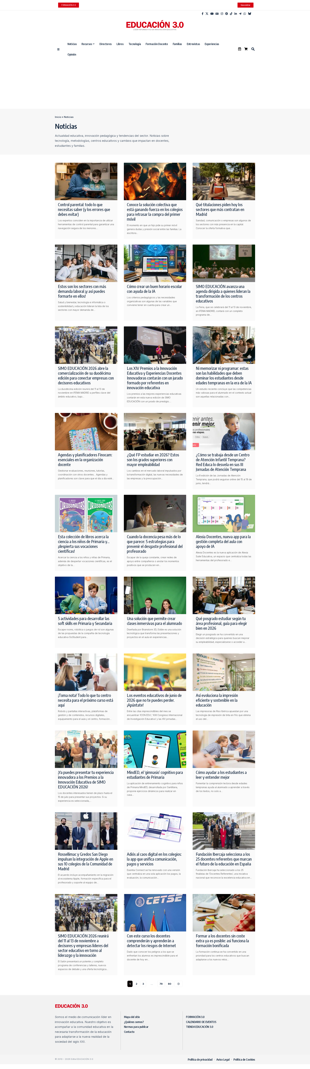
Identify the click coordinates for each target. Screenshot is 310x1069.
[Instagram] (222, 13)
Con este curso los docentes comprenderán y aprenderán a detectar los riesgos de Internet (151, 940)
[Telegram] (240, 13)
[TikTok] (231, 13)
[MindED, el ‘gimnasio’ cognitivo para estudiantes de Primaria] (155, 749)
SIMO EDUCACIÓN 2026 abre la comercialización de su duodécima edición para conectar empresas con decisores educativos (86, 375)
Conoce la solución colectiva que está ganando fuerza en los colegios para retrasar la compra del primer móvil (155, 212)
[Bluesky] (249, 13)
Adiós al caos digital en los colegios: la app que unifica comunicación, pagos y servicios (154, 859)
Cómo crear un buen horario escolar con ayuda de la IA (154, 289)
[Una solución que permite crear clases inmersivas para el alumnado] (155, 595)
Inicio (58, 116)
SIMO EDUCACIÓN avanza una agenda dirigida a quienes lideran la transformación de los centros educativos (223, 293)
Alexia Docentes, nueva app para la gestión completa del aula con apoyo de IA (223, 541)
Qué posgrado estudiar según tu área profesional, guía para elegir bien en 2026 (221, 623)
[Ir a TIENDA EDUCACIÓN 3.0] (246, 49)
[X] (207, 13)
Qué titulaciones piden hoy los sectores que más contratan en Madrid (220, 209)
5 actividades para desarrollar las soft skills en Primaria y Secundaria (85, 621)
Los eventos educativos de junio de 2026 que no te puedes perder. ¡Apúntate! (154, 700)
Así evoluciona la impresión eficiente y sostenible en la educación (217, 700)
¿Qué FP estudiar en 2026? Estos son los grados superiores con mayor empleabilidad (153, 459)
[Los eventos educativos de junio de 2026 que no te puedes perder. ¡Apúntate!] (155, 672)
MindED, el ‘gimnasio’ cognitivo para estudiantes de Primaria (155, 775)
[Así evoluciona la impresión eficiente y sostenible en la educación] (224, 672)
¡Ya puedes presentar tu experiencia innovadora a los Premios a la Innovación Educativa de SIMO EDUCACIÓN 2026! (86, 779)
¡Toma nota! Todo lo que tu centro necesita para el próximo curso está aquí (85, 700)
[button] (252, 49)
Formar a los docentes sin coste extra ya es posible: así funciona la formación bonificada (222, 940)
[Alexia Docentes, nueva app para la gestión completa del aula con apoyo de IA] (224, 513)
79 (161, 983)
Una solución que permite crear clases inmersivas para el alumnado (154, 621)
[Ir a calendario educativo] (239, 49)
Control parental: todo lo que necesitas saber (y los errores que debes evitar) (84, 209)
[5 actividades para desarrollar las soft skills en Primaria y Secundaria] (86, 595)
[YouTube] (212, 13)
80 (169, 983)
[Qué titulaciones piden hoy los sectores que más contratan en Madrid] (224, 181)
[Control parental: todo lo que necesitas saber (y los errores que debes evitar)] (86, 181)
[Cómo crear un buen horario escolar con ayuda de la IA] (155, 263)
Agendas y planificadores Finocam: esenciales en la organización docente (85, 459)
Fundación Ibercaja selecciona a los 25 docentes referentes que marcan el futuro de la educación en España (224, 859)
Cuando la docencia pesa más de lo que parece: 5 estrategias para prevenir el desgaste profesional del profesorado (155, 544)
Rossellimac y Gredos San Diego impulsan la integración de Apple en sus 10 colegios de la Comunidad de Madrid (85, 861)
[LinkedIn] (236, 13)
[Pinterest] (226, 13)
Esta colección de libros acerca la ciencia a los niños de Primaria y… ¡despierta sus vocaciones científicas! (83, 544)
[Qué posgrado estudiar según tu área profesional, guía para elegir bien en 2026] (224, 595)
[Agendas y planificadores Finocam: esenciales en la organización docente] (86, 431)
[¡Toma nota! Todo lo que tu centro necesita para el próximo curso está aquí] (86, 672)
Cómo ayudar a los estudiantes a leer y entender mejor (221, 775)
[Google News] (217, 13)
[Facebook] (202, 13)
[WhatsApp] (245, 13)
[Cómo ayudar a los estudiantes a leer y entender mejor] (224, 749)
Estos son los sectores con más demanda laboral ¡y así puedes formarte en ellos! (82, 291)
